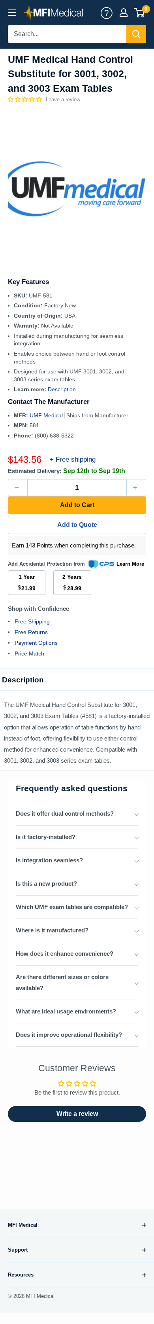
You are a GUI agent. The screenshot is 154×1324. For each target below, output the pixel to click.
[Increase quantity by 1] (136, 487)
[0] (140, 12)
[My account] (107, 12)
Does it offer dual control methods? (65, 813)
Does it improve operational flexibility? (69, 1034)
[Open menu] (12, 12)
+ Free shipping (73, 459)
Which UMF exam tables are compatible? (72, 907)
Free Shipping (32, 621)
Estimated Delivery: (35, 471)
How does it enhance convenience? (64, 953)
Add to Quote (77, 524)
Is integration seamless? (49, 860)
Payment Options (36, 643)
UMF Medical (47, 415)
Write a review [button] (77, 1113)
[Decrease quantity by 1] (17, 487)
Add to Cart (77, 505)
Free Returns (31, 632)
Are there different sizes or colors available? (62, 982)
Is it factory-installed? (45, 836)
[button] (25, 99)
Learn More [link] (130, 564)
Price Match (29, 653)
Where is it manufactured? (52, 930)
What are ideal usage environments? (66, 1011)
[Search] (136, 34)
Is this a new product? (46, 883)
